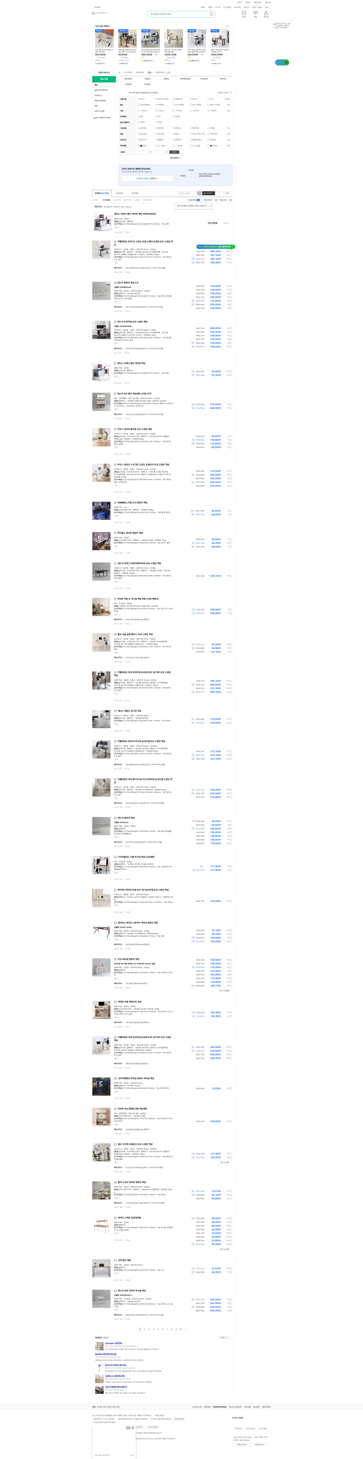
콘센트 (149, 401)
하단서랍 (195, 128)
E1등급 (146, 931)
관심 (128, 232)
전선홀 (212, 128)
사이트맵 (247, 1407)
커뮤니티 (246, 7)
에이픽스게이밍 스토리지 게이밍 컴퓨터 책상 (138, 922)
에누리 (240, 2)
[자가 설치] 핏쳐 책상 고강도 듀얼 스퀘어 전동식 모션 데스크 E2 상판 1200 (197, 51)
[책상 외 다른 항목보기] (151, 72)
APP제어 (178, 140)
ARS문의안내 (259, 1445)
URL (168, 72)
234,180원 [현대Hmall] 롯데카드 (137, 1129)
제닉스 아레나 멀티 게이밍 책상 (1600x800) (135, 214)
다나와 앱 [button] (97, 7)
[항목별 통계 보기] (128, 99)
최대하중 (149, 254)
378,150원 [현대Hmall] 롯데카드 (137, 619)
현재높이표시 (197, 140)
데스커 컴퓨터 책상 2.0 (128, 282)
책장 (96, 106)
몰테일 (248, 2)
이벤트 (254, 7)
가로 (121, 111)
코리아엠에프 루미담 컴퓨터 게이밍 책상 (136, 1078)
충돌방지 (161, 140)
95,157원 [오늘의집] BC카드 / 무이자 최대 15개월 (143, 842)
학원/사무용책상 (100, 101)
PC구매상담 (227, 7)
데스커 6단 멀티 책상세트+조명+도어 (134, 393)
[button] (244, 14)
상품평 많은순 (147, 200)
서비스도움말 (262, 1429)
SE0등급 (153, 746)
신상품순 (137, 200)
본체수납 (178, 128)
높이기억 (143, 140)
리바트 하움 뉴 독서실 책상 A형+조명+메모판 (137, 598)
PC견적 (217, 7)
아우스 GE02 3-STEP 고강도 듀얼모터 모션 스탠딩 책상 (143, 464)
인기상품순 (107, 200)
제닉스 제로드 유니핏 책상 (129, 711)
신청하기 (223, 1338)
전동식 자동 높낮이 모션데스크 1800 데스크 (220, 51)
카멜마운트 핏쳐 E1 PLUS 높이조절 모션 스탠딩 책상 (141, 741)
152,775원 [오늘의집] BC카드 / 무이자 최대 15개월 (144, 307)
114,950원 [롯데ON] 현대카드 (136, 983)
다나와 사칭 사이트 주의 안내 (108, 1407)
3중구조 (168, 474)
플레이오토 (257, 2)
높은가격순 (127, 200)
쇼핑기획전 (237, 7)
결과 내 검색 (208, 193)
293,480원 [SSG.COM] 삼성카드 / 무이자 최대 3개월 (145, 268)
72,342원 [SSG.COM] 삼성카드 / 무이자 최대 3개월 (144, 1203)
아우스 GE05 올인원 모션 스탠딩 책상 (134, 429)
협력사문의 (266, 1407)
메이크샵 (268, 2)
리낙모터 (139, 335)
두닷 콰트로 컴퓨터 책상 (128, 959)
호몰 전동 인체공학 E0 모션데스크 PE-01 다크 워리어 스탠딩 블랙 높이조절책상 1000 (127, 51)
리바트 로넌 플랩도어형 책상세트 (132, 1108)
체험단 (260, 7)
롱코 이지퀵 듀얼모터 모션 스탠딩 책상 (135, 1144)
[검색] (199, 193)
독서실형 (122, 603)
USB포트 (155, 401)
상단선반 (143, 128)
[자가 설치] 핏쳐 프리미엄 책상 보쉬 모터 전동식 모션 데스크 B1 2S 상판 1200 (150, 51)
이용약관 (207, 1407)
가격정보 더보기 (219, 223)
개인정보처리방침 (220, 1407)
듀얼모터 (213, 140)
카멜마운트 (179, 99)
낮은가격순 (117, 200)
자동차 (203, 7)
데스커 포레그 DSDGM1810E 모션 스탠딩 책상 (139, 563)
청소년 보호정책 (235, 1407)
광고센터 (256, 1407)
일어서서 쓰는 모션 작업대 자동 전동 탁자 (172, 51)
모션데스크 (98, 95)
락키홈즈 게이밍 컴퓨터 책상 (130, 533)
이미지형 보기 (221, 193)
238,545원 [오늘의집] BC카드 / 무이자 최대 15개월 (144, 1315)
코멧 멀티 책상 (124, 1260)
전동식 (132, 249)
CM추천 (95, 200)
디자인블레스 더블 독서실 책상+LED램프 (136, 857)
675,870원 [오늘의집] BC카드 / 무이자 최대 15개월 (144, 348)
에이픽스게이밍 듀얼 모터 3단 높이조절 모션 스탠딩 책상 (143, 889)
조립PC (210, 7)
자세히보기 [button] (139, 1427)
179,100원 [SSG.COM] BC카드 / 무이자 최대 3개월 (144, 803)
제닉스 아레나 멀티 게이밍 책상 (131, 363)
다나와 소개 (196, 1407)
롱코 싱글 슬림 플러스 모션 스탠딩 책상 (135, 634)
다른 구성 (224, 991)
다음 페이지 (185, 1329)
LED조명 (163, 401)
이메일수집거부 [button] (241, 1445)
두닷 (211, 99)
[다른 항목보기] (131, 72)
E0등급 (153, 249)
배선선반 (145, 252)
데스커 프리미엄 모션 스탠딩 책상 (132, 321)
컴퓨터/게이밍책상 (100, 90)
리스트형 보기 (218, 193)
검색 (174, 152)
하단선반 (161, 128)
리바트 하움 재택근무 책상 (130, 1001)
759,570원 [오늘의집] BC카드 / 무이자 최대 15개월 (144, 414)
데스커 (194, 99)
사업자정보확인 (179, 1419)
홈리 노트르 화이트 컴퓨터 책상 (132, 1182)
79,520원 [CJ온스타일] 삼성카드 (137, 658)
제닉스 (142, 99)
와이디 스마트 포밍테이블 (129, 1217)
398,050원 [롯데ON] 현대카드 (136, 1064)
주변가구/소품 (99, 111)
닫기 (116, 227)
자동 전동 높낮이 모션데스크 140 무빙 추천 (104, 51)
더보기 (267, 7)
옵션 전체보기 (174, 158)
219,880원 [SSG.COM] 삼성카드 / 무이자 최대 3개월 (145, 764)
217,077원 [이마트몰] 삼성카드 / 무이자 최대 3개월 (143, 1167)
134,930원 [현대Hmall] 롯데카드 (137, 944)
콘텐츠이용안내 (153, 1427)
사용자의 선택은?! (223, 93)
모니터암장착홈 (154, 252)
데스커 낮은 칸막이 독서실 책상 (132, 1290)
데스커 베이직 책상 (126, 818)
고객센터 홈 (238, 1429)
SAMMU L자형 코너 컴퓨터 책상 (132, 502)
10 (181, 1329)
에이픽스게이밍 (162, 99)
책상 (96, 85)
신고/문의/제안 (250, 1429)
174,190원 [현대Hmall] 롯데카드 (137, 1022)
